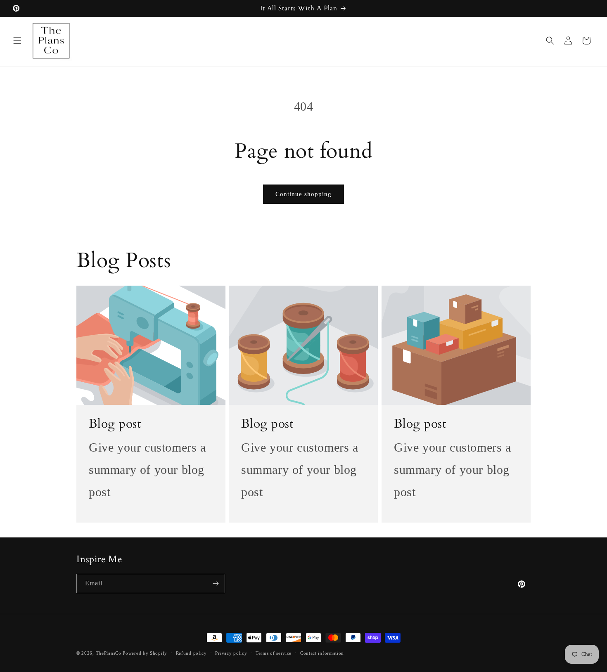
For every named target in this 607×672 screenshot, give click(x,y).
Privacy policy (231, 653)
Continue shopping (303, 194)
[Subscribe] (215, 583)
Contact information (322, 653)
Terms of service (274, 653)
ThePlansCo (108, 653)
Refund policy (191, 653)
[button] (17, 40)
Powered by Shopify (145, 653)
